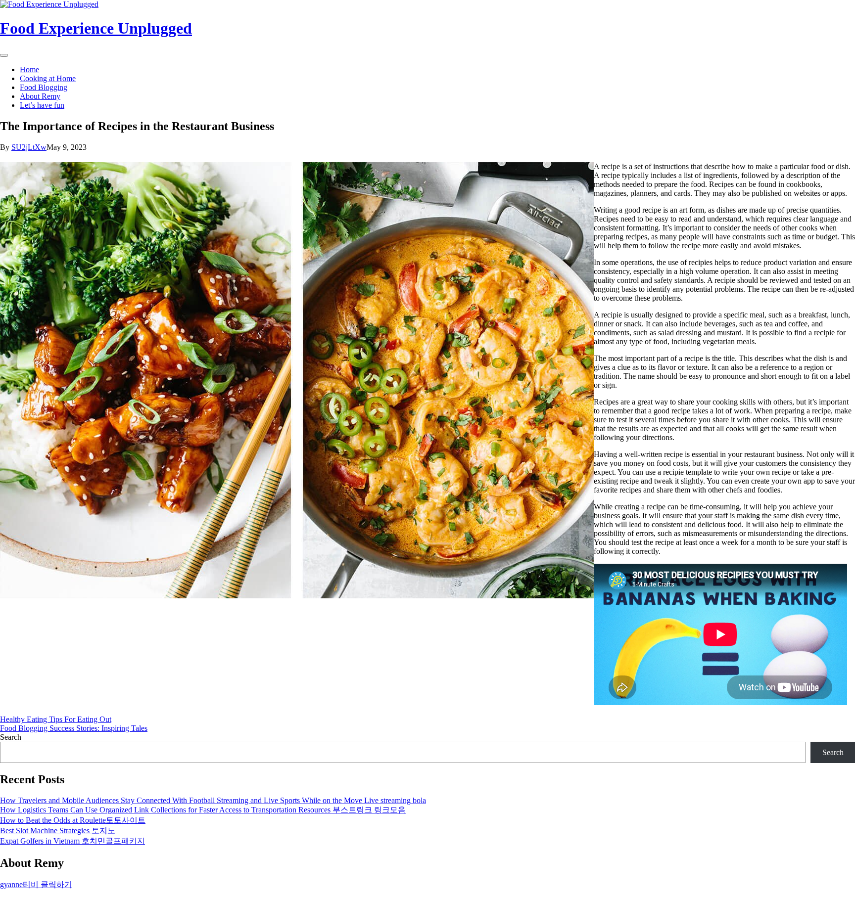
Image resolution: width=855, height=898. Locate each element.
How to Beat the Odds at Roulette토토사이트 (72, 820)
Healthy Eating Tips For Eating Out (55, 719)
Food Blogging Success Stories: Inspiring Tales (73, 728)
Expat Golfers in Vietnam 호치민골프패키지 (72, 841)
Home (29, 69)
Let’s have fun (42, 105)
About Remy (40, 96)
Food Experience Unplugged (96, 28)
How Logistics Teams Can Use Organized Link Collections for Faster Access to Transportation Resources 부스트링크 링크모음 (203, 810)
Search (10, 737)
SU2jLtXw (29, 147)
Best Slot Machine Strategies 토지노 (57, 830)
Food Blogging (43, 87)
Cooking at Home (48, 78)
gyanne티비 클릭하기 (36, 884)
